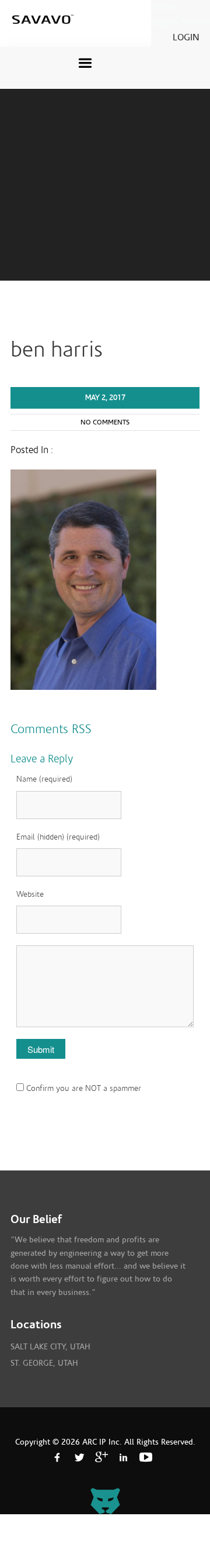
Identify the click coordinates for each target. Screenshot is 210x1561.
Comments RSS (51, 729)
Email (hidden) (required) (58, 837)
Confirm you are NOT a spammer (82, 1089)
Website (30, 894)
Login (186, 37)
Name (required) (44, 779)
